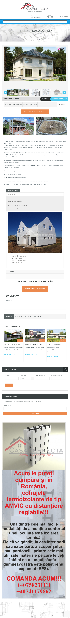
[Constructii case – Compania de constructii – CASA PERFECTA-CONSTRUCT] (34, 6)
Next (62, 67)
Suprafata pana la (56, 375)
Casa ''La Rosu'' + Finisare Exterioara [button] (17, 205)
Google (39, 316)
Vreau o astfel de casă (35, 112)
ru (52, 17)
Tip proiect (23, 375)
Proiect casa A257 (54, 344)
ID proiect (7, 375)
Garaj (10, 276)
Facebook (19, 316)
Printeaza (63, 104)
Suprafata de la (40, 375)
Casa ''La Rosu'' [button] (12, 198)
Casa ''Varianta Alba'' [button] (13, 209)
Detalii (19, 350)
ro (48, 17)
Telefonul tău (7, 405)
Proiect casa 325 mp (33, 344)
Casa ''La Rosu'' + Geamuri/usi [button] (16, 201)
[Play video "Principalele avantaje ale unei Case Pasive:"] (51, 126)
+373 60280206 (35, 17)
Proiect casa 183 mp (12, 344)
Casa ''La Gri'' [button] (11, 194)
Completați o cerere (35, 289)
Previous (7, 67)
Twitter (29, 316)
